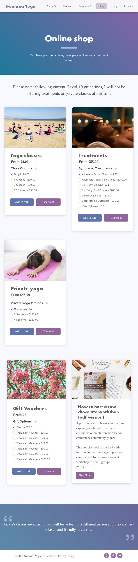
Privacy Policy (66, 556)
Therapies (83, 6)
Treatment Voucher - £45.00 (33, 443)
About (50, 6)
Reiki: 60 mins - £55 (93, 206)
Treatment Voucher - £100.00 (33, 459)
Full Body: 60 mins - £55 (96, 184)
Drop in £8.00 (21, 174)
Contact (128, 6)
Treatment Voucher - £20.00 (33, 432)
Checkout (48, 201)
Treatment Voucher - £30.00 (33, 437)
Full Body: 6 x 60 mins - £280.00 (100, 190)
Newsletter (49, 556)
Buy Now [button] (85, 475)
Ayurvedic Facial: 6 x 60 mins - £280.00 (104, 179)
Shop (101, 6)
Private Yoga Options (27, 303)
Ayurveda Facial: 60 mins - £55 (99, 174)
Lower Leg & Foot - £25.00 (97, 195)
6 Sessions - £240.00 (26, 314)
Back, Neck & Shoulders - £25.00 (100, 200)
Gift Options (22, 421)
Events (67, 6)
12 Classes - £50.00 (25, 190)
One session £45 (23, 309)
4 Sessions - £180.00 (26, 319)
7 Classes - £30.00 (24, 184)
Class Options (21, 168)
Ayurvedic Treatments (95, 168)
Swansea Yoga (20, 6)
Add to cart (22, 201)
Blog (114, 6)
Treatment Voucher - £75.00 (33, 453)
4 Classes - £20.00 (24, 179)
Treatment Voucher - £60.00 (33, 448)
